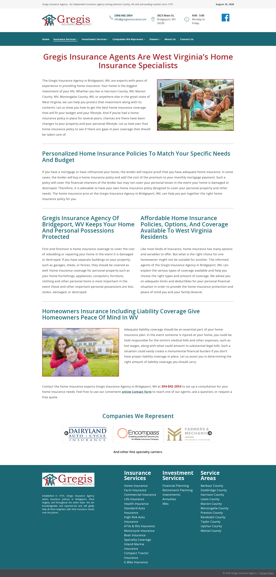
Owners (154, 39)
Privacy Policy (267, 573)
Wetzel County (211, 531)
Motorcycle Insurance (139, 531)
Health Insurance (136, 504)
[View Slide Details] (87, 434)
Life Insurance (134, 499)
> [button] (209, 433)
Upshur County (211, 526)
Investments (171, 494)
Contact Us (187, 39)
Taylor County (210, 521)
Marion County (211, 504)
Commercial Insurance (140, 494)
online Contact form (137, 392)
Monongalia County (214, 508)
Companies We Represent (127, 39)
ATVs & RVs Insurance (139, 526)
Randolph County (213, 517)
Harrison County (212, 494)
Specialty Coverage (137, 540)
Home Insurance (136, 486)
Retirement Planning (177, 490)
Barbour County (212, 486)
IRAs (165, 504)
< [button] (66, 433)
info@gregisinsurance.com (130, 19)
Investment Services (94, 39)
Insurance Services (64, 39)
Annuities (169, 499)
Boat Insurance (135, 535)
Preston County (212, 513)
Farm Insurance (135, 490)
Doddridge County (214, 490)
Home (45, 39)
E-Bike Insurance (136, 562)
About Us (170, 39)
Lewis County (210, 499)
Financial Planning (175, 486)
